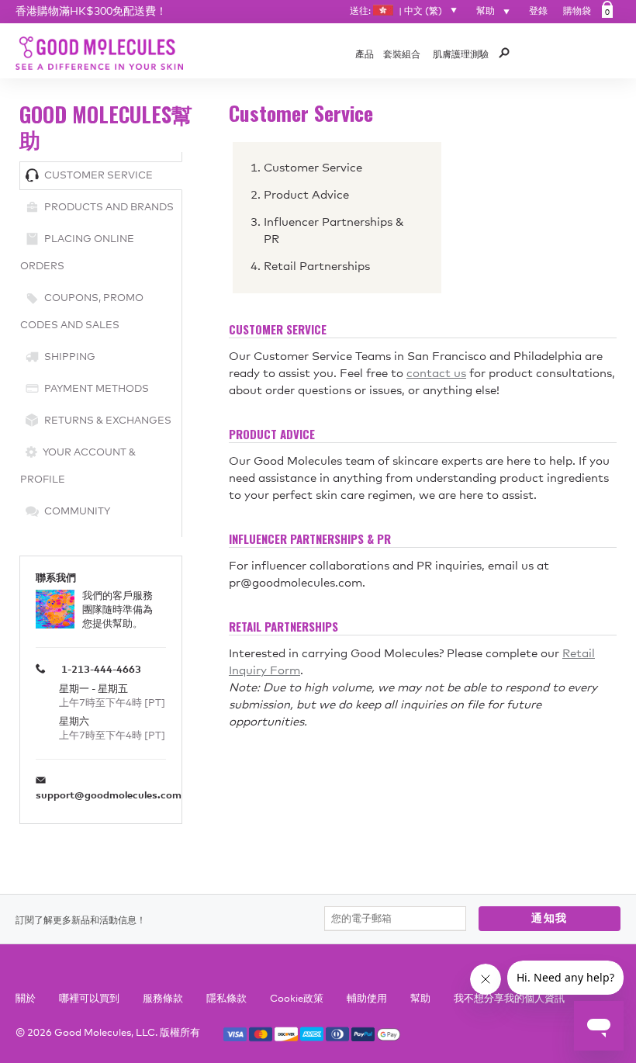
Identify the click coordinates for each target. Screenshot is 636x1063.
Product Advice (306, 195)
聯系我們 (56, 578)
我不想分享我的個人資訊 (509, 999)
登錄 (538, 11)
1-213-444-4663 (101, 671)
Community (77, 512)
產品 (364, 55)
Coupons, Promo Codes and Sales (81, 312)
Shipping (69, 357)
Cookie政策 (296, 999)
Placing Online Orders (77, 253)
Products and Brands (109, 208)
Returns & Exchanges (107, 421)
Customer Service (98, 176)
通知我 (549, 918)
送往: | (396, 11)
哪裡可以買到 (89, 999)
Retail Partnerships (317, 266)
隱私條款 (226, 999)
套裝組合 (401, 55)
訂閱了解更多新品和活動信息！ (81, 921)
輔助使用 (367, 999)
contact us (436, 373)
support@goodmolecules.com (108, 796)
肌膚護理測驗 (461, 55)
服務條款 (163, 999)
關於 (26, 999)
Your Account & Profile (78, 466)
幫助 (486, 11)
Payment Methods (96, 389)
